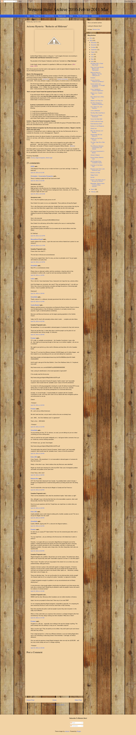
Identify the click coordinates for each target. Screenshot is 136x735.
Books (71, 16)
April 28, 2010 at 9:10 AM (37, 180)
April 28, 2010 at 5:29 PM (37, 405)
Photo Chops (37, 16)
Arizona (33, 157)
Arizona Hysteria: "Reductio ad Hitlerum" (47, 26)
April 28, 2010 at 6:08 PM (37, 475)
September (94, 49)
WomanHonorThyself (37, 239)
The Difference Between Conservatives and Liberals (97, 147)
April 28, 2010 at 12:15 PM (38, 235)
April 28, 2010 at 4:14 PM (37, 301)
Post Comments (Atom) (58, 705)
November (94, 45)
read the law (45, 79)
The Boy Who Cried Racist (98, 113)
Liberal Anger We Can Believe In (96, 135)
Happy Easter (94, 175)
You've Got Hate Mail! (96, 119)
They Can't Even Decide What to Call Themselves (97, 69)
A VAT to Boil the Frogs (97, 121)
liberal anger (49, 157)
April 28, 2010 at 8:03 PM (37, 551)
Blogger (79, 731)
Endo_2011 (34, 457)
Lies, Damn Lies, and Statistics (96, 107)
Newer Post (30, 700)
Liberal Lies (94, 128)
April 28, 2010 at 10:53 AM (38, 194)
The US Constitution (82, 16)
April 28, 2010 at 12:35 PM (38, 262)
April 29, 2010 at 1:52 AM (37, 591)
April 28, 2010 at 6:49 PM (37, 518)
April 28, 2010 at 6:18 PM (37, 490)
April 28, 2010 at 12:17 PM (38, 245)
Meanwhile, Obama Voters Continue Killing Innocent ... (98, 185)
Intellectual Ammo (49, 16)
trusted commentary (62, 79)
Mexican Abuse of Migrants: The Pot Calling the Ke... (96, 74)
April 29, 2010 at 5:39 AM (37, 648)
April (92, 61)
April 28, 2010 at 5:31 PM (37, 427)
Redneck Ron (34, 478)
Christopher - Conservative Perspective (42, 176)
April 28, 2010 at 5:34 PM (37, 453)
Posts (73, 722)
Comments (75, 726)
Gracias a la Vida (95, 172)
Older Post (78, 700)
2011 (91, 38)
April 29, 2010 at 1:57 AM (37, 618)
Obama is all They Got (97, 100)
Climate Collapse (95, 155)
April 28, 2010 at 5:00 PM (37, 334)
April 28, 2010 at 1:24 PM (37, 275)
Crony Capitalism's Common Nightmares (97, 90)
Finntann (33, 338)
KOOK (32, 166)
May (92, 59)
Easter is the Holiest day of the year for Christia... (98, 180)
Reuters (72, 146)
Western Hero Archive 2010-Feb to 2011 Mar (68, 9)
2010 (91, 40)
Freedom (93, 77)
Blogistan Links (62, 16)
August (93, 52)
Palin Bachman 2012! (96, 123)
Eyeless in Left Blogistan (97, 126)
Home (28, 16)
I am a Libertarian (95, 110)
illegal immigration (40, 157)
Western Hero (96, 29)
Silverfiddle (34, 265)
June (92, 56)
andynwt (67, 731)
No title (92, 177)
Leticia (33, 278)
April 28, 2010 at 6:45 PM (37, 508)
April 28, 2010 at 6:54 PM (37, 526)
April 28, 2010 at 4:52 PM (37, 321)
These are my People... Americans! (97, 116)
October (93, 47)
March (93, 189)
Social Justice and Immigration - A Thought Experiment (98, 85)
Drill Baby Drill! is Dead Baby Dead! (97, 64)
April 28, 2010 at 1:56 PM (37, 293)
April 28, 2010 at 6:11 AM (37, 172)
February (93, 191)
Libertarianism (95, 16)
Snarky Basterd (35, 305)
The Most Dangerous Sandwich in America (97, 103)
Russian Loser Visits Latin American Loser (98, 169)
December (94, 42)
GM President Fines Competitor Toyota (96, 162)
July (92, 54)
